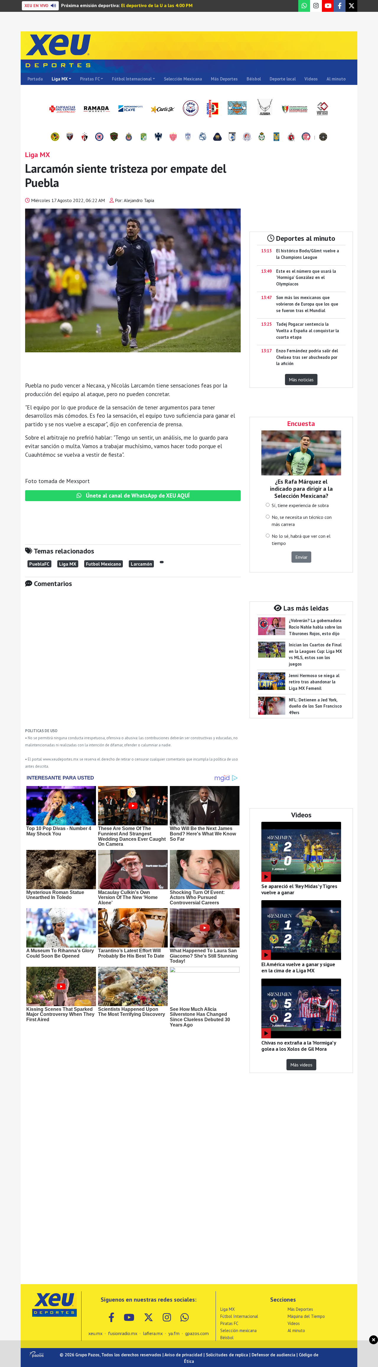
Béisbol (254, 79)
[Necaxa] (173, 137)
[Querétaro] (232, 137)
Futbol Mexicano (103, 564)
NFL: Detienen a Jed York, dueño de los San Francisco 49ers (315, 706)
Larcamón (141, 564)
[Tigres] (276, 137)
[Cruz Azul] (99, 137)
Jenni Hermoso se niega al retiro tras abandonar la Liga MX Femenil (314, 682)
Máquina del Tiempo (306, 1316)
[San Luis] (247, 137)
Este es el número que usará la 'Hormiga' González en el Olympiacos (306, 277)
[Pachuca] (188, 137)
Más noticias (301, 379)
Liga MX (60, 79)
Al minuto (336, 79)
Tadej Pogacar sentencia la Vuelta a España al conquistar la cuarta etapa (307, 330)
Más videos (301, 1065)
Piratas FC (90, 79)
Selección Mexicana (183, 79)
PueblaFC (39, 564)
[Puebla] (202, 137)
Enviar (301, 557)
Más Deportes (224, 79)
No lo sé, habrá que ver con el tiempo (301, 539)
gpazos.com (197, 1333)
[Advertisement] (133, 662)
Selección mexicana (238, 1330)
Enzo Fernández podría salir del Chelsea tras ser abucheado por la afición (307, 357)
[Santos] (261, 137)
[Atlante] (69, 137)
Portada (35, 79)
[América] (55, 137)
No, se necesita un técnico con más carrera (302, 520)
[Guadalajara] (129, 137)
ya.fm (174, 1333)
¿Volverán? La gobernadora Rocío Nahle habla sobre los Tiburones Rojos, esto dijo (315, 627)
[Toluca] (306, 137)
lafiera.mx (153, 1333)
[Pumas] (217, 137)
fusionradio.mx (122, 1333)
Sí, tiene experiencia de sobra (300, 505)
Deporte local (283, 79)
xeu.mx (95, 1333)
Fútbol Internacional (131, 79)
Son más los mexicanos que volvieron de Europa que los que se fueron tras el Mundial (307, 304)
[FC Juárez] (114, 137)
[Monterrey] (158, 137)
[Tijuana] (291, 137)
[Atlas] (84, 137)
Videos (311, 79)
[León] (143, 137)
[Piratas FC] (323, 137)
